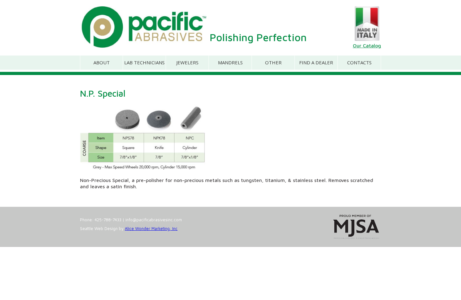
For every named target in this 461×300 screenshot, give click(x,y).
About (101, 62)
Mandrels (230, 62)
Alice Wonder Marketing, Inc (151, 228)
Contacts (359, 62)
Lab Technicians (144, 62)
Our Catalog (367, 45)
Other (273, 62)
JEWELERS (187, 62)
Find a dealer (316, 62)
